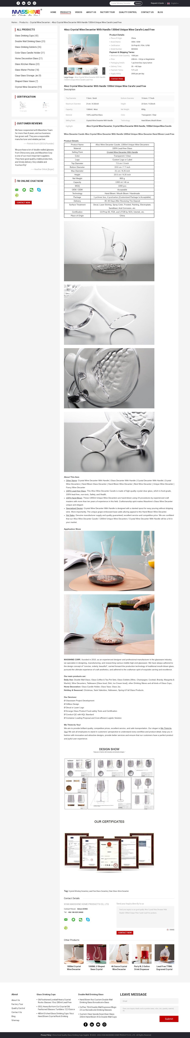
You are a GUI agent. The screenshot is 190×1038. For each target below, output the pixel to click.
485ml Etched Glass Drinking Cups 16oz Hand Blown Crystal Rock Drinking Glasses (56, 1015)
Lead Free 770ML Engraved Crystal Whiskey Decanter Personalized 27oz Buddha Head (164, 968)
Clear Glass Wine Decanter (119, 891)
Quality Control (128, 12)
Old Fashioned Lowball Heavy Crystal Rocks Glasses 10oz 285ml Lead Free (54, 1001)
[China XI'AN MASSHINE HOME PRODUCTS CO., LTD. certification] (23, 106)
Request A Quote (157, 3)
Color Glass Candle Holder (27, 52)
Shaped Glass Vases (25, 81)
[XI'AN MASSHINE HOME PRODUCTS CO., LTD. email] (18, 190)
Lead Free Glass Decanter (98, 891)
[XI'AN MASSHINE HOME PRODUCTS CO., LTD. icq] (18, 195)
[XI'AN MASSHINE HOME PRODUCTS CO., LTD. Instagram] (34, 3)
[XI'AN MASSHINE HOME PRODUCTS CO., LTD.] (27, 12)
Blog (160, 12)
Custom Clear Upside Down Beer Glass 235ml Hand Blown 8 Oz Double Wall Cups (98, 1015)
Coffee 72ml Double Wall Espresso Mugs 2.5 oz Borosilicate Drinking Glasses (98, 1008)
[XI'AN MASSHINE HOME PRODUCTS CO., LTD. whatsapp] (25, 190)
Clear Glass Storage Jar (26, 75)
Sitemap (15, 1020)
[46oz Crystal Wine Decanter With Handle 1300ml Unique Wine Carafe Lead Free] (83, 50)
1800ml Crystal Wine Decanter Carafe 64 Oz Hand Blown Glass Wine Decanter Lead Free (74, 968)
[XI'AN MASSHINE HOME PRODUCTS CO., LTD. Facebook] (18, 3)
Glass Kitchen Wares (25, 64)
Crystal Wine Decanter (40, 22)
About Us (91, 12)
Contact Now (117, 79)
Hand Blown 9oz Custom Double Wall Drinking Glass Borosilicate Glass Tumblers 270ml (96, 1001)
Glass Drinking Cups (24, 35)
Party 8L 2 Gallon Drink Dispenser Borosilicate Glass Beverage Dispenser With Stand (142, 968)
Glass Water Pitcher (25, 70)
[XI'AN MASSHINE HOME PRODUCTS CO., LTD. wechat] (33, 190)
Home (53, 12)
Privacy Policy (46, 1035)
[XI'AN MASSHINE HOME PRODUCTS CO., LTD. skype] (40, 190)
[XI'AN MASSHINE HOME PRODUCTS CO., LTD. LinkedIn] (23, 3)
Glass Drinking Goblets (26, 47)
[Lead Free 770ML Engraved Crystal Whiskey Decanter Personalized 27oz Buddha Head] (164, 954)
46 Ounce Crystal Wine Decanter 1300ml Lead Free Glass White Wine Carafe (119, 968)
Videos (78, 12)
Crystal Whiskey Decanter (78, 891)
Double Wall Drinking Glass (28, 41)
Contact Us (147, 12)
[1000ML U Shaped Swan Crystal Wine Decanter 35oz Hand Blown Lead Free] (96, 954)
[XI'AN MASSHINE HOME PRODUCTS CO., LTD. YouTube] (29, 3)
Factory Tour (107, 12)
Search (138, 3)
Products (65, 12)
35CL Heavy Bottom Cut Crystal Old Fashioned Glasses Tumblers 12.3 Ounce (56, 1007)
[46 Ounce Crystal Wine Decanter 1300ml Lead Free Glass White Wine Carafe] (119, 954)
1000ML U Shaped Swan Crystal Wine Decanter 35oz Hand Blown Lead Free (96, 968)
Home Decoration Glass (26, 58)
